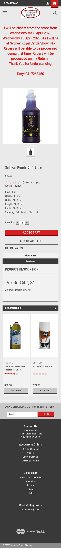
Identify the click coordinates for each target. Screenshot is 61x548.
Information (30, 481)
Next (56, 308)
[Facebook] (6, 248)
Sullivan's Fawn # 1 (42, 366)
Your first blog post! (30, 509)
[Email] (11, 248)
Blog (30, 489)
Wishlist (30, 453)
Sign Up (34, 457)
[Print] (16, 248)
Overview (30, 255)
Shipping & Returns (30, 461)
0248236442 (12, 3)
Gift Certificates (30, 449)
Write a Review (13, 185)
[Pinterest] (21, 248)
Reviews (30, 261)
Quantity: (9, 222)
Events (30, 485)
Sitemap (29, 545)
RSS (30, 493)
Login (25, 457)
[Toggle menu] (5, 12)
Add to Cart (16, 391)
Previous (51, 308)
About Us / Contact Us (30, 477)
